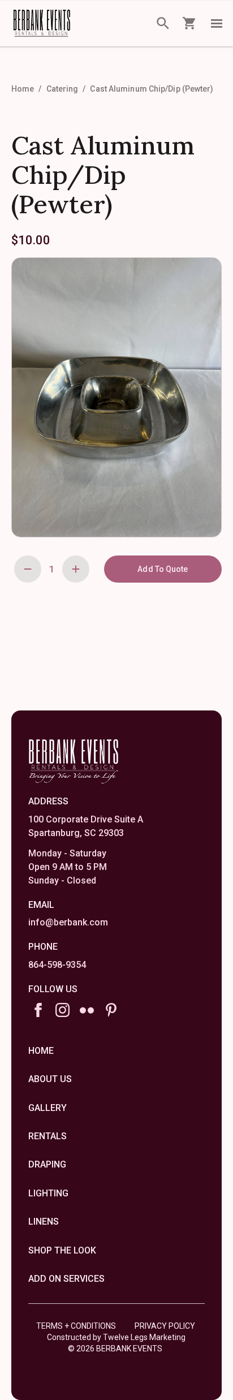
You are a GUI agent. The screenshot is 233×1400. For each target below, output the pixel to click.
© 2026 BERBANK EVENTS (115, 1348)
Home (22, 88)
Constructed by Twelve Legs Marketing (116, 1337)
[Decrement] (27, 569)
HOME (41, 1050)
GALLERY (47, 1107)
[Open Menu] (216, 23)
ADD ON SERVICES (66, 1278)
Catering (62, 88)
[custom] (87, 1010)
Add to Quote (162, 569)
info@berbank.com (68, 922)
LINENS (43, 1221)
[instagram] (62, 1010)
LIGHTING (48, 1193)
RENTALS (47, 1136)
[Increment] (75, 569)
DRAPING (47, 1164)
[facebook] (38, 1010)
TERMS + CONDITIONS (76, 1325)
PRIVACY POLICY (165, 1325)
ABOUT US (50, 1079)
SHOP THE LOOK (62, 1250)
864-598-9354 (57, 964)
